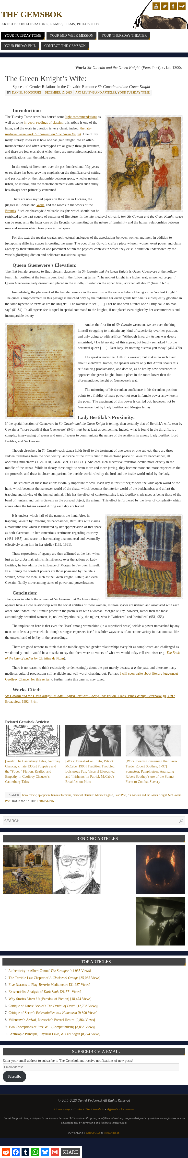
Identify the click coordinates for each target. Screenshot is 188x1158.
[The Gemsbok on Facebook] (173, 6)
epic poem (44, 795)
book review (29, 795)
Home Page (62, 1109)
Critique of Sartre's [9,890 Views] (53, 1013)
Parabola (93, 1132)
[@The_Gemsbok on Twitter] (164, 6)
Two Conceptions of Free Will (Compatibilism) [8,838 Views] (52, 1027)
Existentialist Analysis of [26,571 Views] (45, 992)
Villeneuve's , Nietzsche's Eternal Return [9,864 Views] (52, 1020)
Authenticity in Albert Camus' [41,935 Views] (49, 971)
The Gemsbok (31, 14)
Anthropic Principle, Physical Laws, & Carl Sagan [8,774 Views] (55, 1034)
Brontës (10, 211)
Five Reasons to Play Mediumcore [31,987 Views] (49, 985)
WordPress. (112, 1132)
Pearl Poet (120, 795)
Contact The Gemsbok (88, 1109)
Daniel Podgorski (26, 92)
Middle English (104, 795)
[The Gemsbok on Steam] (182, 6)
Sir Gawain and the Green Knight (147, 795)
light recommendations (81, 117)
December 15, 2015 (58, 92)
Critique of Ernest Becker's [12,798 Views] (53, 1006)
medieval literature (83, 795)
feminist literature (61, 795)
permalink (45, 801)
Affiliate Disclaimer (120, 1109)
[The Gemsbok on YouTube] (156, 6)
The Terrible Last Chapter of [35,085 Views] (55, 978)
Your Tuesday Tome (134, 92)
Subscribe (14, 1076)
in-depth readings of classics (43, 122)
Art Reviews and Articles (95, 92)
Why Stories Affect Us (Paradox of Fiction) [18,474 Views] (50, 999)
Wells (40, 205)
